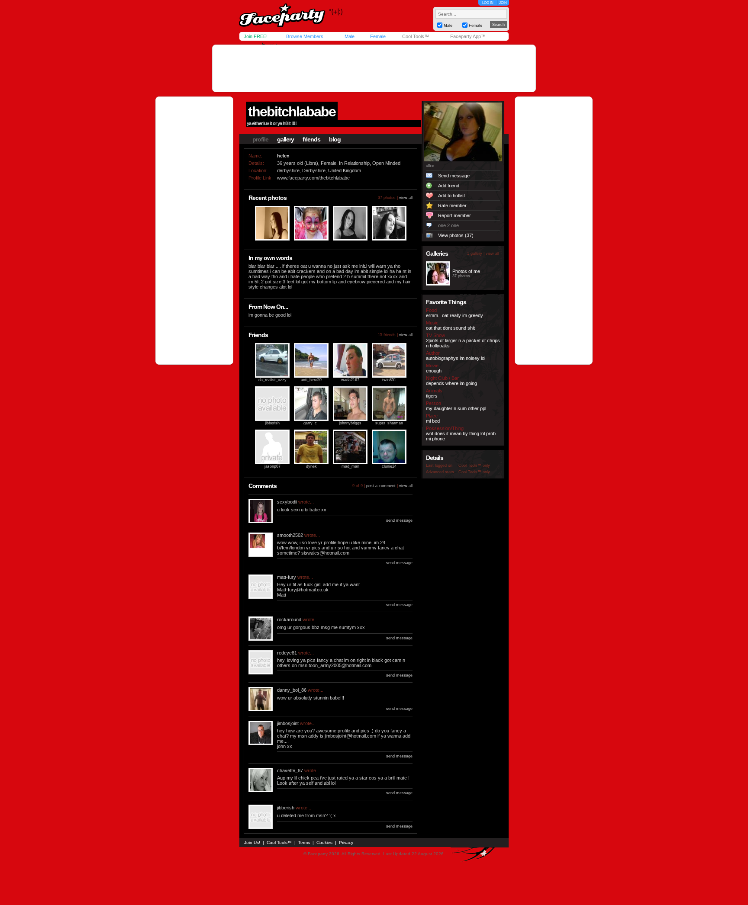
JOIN (503, 3)
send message (399, 520)
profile (260, 139)
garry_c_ (311, 423)
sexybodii (287, 501)
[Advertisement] (374, 68)
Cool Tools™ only (474, 465)
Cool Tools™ (415, 36)
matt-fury (286, 577)
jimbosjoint (288, 723)
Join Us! (252, 842)
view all (406, 198)
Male (350, 36)
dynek (311, 466)
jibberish (272, 423)
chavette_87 (290, 770)
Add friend (448, 185)
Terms (304, 842)
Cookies (324, 842)
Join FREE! (256, 36)
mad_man (350, 466)
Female (378, 36)
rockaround (289, 619)
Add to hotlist (451, 195)
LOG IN (487, 3)
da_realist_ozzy (272, 380)
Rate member (452, 205)
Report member (454, 215)
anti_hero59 (311, 380)
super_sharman (389, 423)
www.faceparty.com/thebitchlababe (313, 177)
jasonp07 (272, 466)
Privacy (346, 842)
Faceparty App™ (468, 36)
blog (335, 139)
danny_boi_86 (291, 690)
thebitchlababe (291, 111)
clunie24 (389, 466)
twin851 (389, 380)
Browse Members (304, 36)
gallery (285, 139)
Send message (454, 175)
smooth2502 (290, 535)
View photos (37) (456, 235)
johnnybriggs (350, 423)
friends (311, 139)
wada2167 (350, 380)
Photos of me (466, 271)
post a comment (381, 486)
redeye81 (287, 652)
